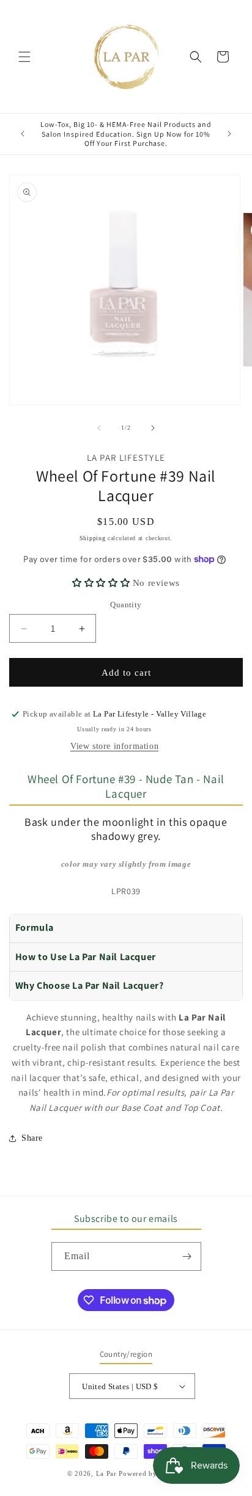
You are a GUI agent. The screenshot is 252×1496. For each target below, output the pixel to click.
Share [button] (32, 1138)
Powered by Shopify (152, 1473)
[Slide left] (99, 427)
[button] (24, 56)
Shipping (93, 538)
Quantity (125, 604)
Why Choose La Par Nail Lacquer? (89, 985)
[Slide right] (152, 427)
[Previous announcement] (22, 133)
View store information (114, 746)
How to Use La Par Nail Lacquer (85, 956)
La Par (107, 1473)
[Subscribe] (187, 1256)
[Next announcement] (229, 133)
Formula (34, 927)
